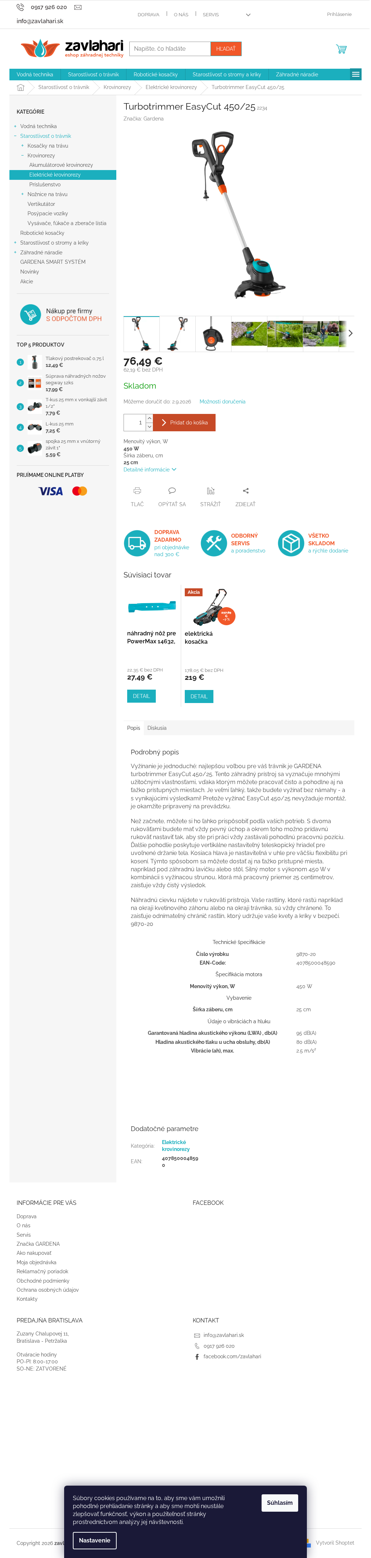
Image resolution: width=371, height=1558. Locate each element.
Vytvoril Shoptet (335, 1543)
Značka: (144, 119)
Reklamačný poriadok (42, 1271)
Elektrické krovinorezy (55, 175)
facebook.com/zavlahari (232, 1356)
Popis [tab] (133, 728)
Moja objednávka (37, 1262)
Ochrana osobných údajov (48, 1290)
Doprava (148, 14)
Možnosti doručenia (223, 402)
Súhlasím (280, 1502)
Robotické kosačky (42, 233)
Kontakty (27, 1299)
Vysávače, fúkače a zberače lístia (67, 223)
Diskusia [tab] (157, 728)
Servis (211, 14)
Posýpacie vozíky (48, 213)
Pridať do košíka (189, 423)
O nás (181, 14)
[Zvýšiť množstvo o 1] (149, 418)
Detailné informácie (147, 470)
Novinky (29, 272)
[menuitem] (35, 74)
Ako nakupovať (34, 1253)
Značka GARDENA (38, 1244)
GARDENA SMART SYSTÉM (53, 262)
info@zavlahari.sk (224, 1335)
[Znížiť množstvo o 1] (149, 427)
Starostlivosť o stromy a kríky (54, 243)
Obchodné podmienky (43, 1281)
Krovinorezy (41, 155)
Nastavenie (95, 1540)
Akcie (26, 281)
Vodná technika (38, 126)
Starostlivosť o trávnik (45, 136)
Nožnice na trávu (47, 194)
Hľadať (226, 49)
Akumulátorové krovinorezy (61, 165)
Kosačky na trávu (48, 146)
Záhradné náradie (41, 252)
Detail (141, 696)
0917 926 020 (219, 1346)
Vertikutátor (41, 204)
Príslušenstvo (45, 184)
